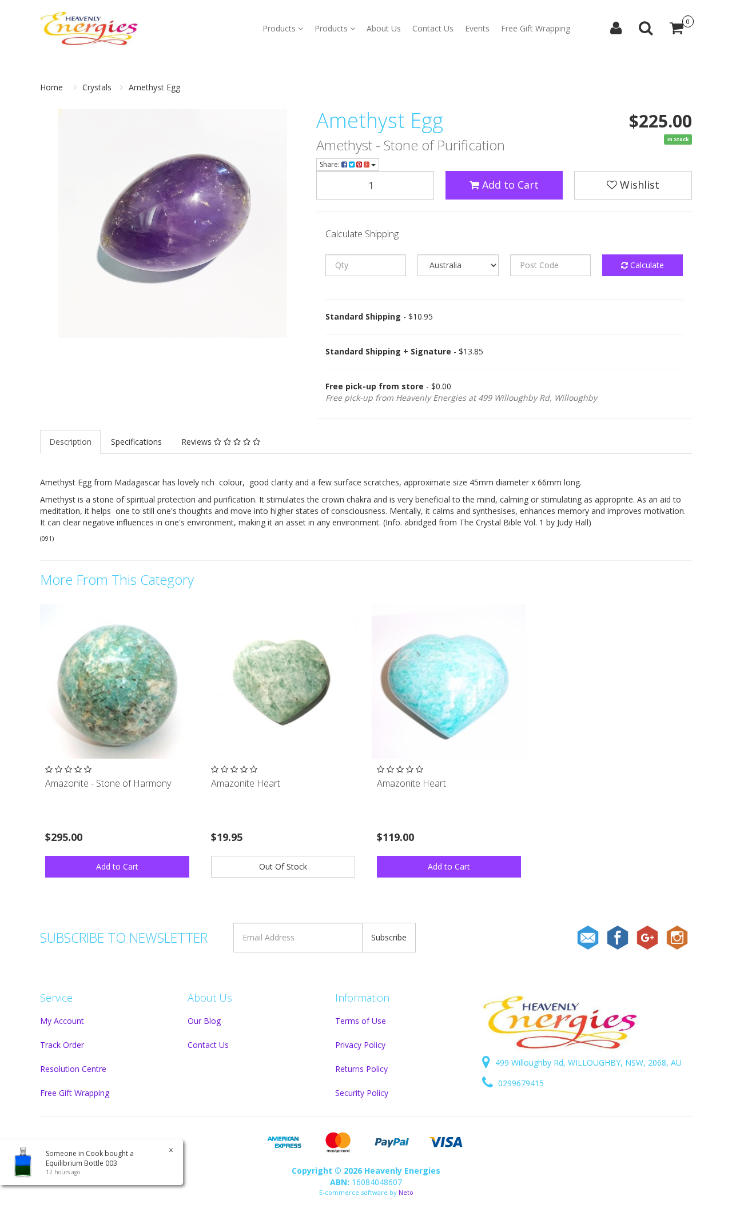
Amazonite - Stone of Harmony (108, 783)
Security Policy (361, 1092)
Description (70, 441)
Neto (406, 1192)
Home (51, 87)
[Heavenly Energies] (89, 28)
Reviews (197, 441)
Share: (330, 164)
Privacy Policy (360, 1044)
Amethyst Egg (154, 87)
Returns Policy (361, 1068)
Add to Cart (509, 185)
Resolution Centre (73, 1068)
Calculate (646, 265)
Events (477, 28)
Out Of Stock (283, 866)
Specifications (136, 441)
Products (280, 28)
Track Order (62, 1044)
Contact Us (432, 28)
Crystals (97, 87)
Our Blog (204, 1020)
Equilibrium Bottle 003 (81, 1163)
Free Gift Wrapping (535, 28)
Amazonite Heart (245, 783)
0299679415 (520, 1083)
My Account (62, 1020)
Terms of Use (360, 1020)
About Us (384, 28)
